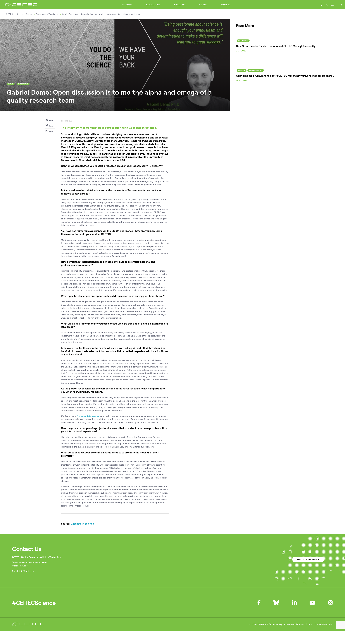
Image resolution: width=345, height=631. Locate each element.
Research (127, 5)
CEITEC (9, 14)
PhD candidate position (88, 416)
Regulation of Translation (47, 14)
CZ (332, 4)
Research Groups (24, 14)
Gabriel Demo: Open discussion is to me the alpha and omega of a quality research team (101, 14)
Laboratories (153, 5)
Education (179, 5)
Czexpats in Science (82, 523)
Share (50, 120)
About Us (225, 5)
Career (203, 5)
